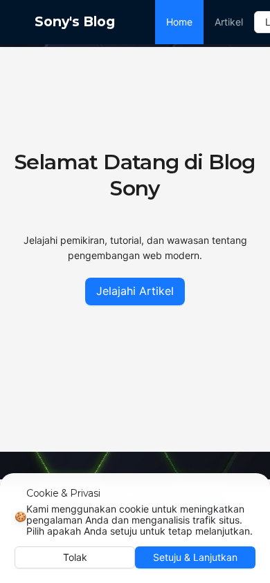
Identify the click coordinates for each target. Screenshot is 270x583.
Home (179, 22)
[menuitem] (179, 22)
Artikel (229, 22)
